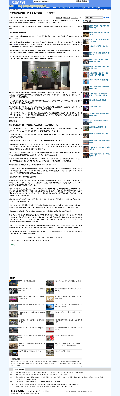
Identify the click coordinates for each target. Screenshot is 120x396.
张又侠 (68, 361)
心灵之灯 (37, 377)
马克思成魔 (37, 361)
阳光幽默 (54, 386)
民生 (74, 7)
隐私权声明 (86, 391)
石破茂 (27, 363)
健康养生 (21, 377)
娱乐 (35, 5)
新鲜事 (30, 5)
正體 (77, 1)
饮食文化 (21, 384)
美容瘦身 (75, 377)
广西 (20, 361)
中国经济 (41, 7)
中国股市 (13, 363)
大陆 (37, 7)
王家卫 (13, 365)
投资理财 (86, 377)
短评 (45, 374)
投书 (51, 374)
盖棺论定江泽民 (25, 386)
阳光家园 (64, 386)
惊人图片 (18, 386)
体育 (82, 7)
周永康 (79, 363)
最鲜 (17, 384)
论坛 (39, 5)
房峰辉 (62, 363)
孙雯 (31, 363)
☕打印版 (99, 9)
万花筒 (58, 384)
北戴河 (46, 363)
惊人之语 (31, 374)
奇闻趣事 (53, 384)
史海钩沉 (26, 377)
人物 (59, 7)
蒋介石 (41, 363)
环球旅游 (68, 384)
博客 (44, 5)
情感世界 (26, 384)
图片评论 (65, 374)
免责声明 (80, 391)
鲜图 (78, 384)
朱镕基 (16, 361)
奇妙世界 (63, 384)
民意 (61, 374)
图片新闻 (81, 372)
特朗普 (77, 361)
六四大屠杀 (61, 361)
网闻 (63, 7)
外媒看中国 (25, 374)
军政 (27, 7)
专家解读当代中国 (34, 386)
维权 (78, 7)
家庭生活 (32, 377)
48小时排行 (89, 21)
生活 (25, 5)
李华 (35, 237)
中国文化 (64, 377)
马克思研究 (42, 386)
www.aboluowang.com (41, 1)
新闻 (16, 5)
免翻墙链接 (83, 1)
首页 (11, 5)
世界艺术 (18, 379)
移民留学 (43, 384)
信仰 (93, 7)
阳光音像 (70, 386)
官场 (70, 7)
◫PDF (109, 9)
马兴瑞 (31, 361)
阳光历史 (48, 386)
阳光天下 (59, 386)
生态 (85, 7)
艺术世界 (70, 377)
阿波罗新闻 (18, 2)
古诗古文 (80, 377)
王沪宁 (19, 363)
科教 (66, 7)
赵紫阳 (74, 363)
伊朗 (12, 361)
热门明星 (32, 382)
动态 (35, 374)
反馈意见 (74, 391)
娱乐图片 (59, 382)
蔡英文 (70, 363)
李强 (23, 363)
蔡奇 (65, 363)
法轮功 (72, 361)
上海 (14, 44)
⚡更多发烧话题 (15, 359)
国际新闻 (47, 7)
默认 (80, 17)
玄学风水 (48, 377)
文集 (38, 374)
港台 (89, 7)
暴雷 (12, 244)
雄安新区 (36, 363)
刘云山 (57, 363)
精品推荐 (53, 382)
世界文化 (91, 377)
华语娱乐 (26, 382)
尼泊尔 (17, 365)
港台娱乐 (37, 382)
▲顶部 (91, 391)
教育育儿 (59, 377)
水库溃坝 (44, 361)
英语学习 (102, 377)
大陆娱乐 (21, 382)
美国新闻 (31, 7)
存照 (57, 374)
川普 (26, 361)
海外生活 (43, 377)
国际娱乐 (43, 382)
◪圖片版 (104, 9)
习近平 (49, 361)
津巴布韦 (51, 363)
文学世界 (23, 379)
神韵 (23, 361)
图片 (98, 7)
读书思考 (96, 377)
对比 (54, 374)
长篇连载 (29, 379)
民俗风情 (74, 384)
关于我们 (68, 391)
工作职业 (53, 377)
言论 (20, 374)
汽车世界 (37, 384)
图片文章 (34, 379)
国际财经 (54, 7)
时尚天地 (48, 384)
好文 (48, 374)
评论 (20, 5)
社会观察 (32, 384)
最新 (21, 7)
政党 (41, 374)
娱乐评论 (48, 382)
